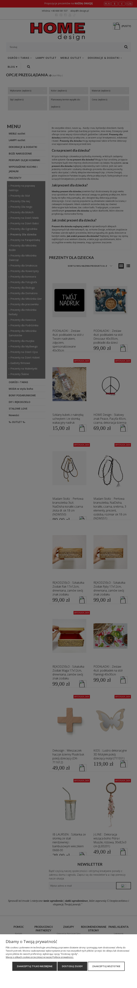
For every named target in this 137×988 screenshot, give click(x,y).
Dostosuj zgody (72, 966)
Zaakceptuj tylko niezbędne (34, 966)
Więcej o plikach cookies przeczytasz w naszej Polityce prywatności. (40, 957)
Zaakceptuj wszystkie (106, 966)
